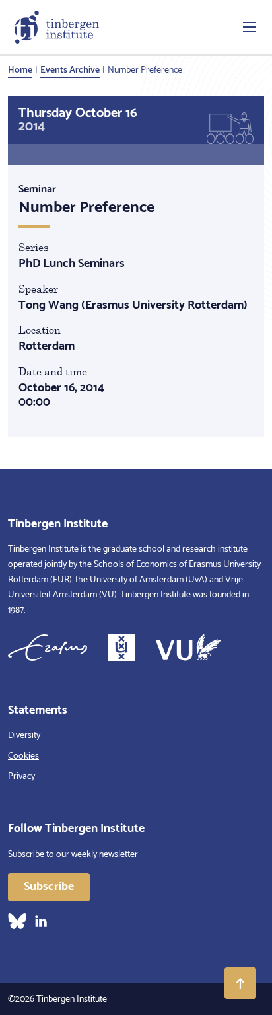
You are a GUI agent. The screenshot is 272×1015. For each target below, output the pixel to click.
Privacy (21, 776)
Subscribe (49, 887)
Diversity (24, 735)
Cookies (23, 756)
